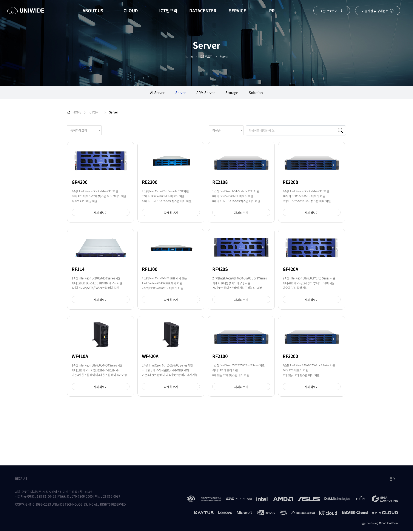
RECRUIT (21, 478)
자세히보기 (101, 212)
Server (224, 56)
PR (272, 11)
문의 (392, 478)
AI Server (157, 92)
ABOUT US (93, 11)
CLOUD (130, 11)
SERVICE (237, 11)
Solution (256, 92)
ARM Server (205, 92)
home (189, 56)
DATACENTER (202, 11)
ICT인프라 (168, 11)
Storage (231, 92)
